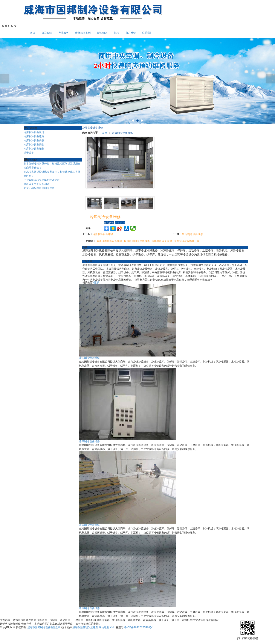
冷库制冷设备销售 (34, 148)
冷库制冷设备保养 (34, 140)
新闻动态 (102, 32)
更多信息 (120, 222)
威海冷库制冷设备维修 (109, 241)
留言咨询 (109, 222)
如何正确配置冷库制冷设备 (39, 188)
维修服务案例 (83, 32)
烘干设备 (29, 152)
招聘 (116, 32)
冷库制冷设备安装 (34, 144)
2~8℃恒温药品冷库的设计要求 (42, 179)
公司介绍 (47, 32)
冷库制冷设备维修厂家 (187, 241)
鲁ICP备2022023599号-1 (139, 627)
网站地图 (104, 627)
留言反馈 (130, 32)
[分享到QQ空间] (113, 228)
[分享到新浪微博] (119, 228)
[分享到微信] (133, 228)
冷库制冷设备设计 (34, 132)
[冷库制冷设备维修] (127, 320)
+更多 (96, 282)
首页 (32, 32)
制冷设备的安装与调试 (36, 184)
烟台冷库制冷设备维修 (137, 241)
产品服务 (63, 32)
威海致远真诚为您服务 (85, 627)
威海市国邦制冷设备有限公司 (44, 627)
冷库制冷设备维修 (122, 132)
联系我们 (147, 32)
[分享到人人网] (126, 228)
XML (112, 627)
